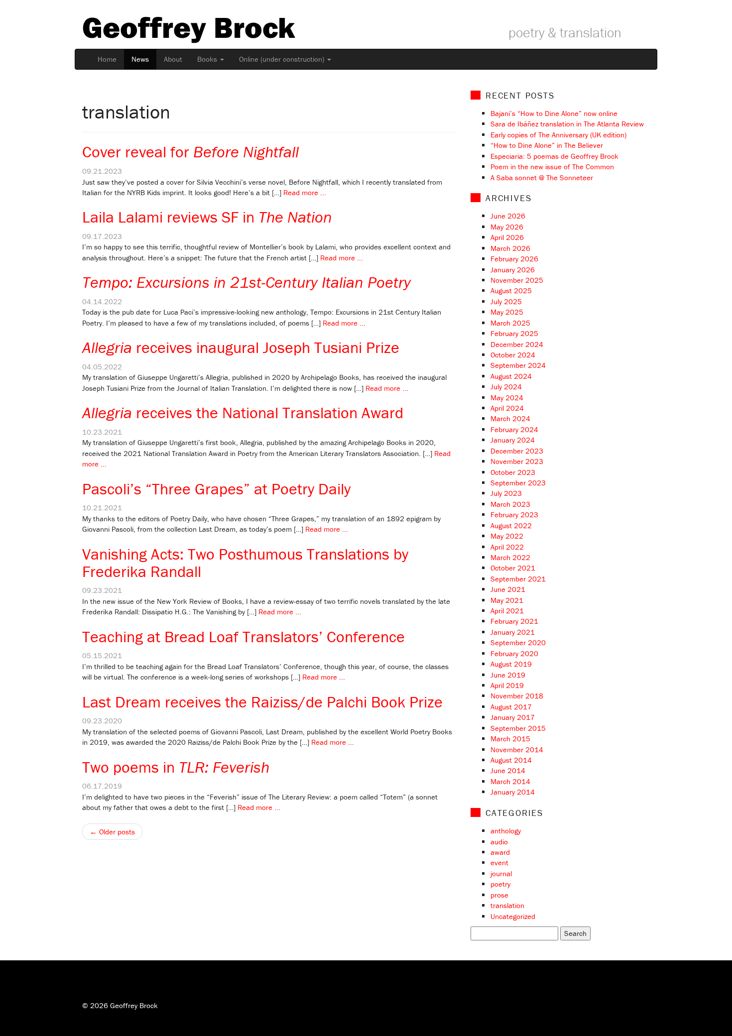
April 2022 (507, 547)
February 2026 (514, 258)
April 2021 (507, 610)
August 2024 (511, 376)
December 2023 (516, 451)
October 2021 (512, 568)
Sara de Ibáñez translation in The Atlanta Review (567, 123)
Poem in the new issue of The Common (552, 166)
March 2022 (510, 557)
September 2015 (518, 728)
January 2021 (512, 632)
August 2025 (511, 290)
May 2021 (506, 600)
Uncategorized (512, 916)
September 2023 (518, 482)
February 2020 (514, 653)
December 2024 (516, 344)
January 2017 (512, 717)
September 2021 (518, 578)
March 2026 (510, 248)
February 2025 (514, 333)
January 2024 (512, 440)
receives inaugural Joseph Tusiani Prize (240, 347)
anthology (505, 830)
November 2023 (516, 461)
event (499, 862)
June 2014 (507, 770)
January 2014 (512, 792)
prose (499, 895)
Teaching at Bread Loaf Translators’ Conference (243, 636)
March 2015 (510, 738)
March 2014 (510, 781)
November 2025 (516, 280)
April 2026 (507, 237)
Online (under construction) (282, 59)
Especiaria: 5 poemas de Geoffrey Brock (554, 156)
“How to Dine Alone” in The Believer (546, 145)
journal (501, 873)
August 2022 (511, 525)
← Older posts (112, 831)
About (173, 59)
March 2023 (510, 504)
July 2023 (506, 493)
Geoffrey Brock (188, 26)
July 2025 (506, 301)
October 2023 (512, 472)
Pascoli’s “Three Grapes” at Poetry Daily (216, 488)
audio (499, 841)
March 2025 (510, 323)
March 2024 (510, 418)
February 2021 (514, 621)
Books (208, 59)
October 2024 (512, 354)
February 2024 (514, 429)
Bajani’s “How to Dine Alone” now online (553, 113)
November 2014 (516, 749)
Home (107, 59)
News (140, 59)
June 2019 (507, 675)
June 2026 (507, 216)
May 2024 (506, 397)
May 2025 (506, 312)
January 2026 (512, 269)
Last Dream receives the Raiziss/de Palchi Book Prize (262, 701)
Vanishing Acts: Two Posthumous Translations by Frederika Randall (245, 562)
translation (507, 905)
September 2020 (518, 642)
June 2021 (507, 589)
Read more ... (304, 192)
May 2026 (506, 226)
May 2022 (506, 536)
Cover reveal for (190, 151)
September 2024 (518, 365)
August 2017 (511, 706)
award (500, 852)
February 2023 (514, 514)
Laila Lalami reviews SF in (207, 217)
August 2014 (511, 760)
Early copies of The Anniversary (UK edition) (558, 134)
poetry (500, 884)
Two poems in (175, 767)
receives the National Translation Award (242, 412)
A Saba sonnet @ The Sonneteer (541, 177)
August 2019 (511, 664)
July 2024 (506, 386)
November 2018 (516, 695)
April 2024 (507, 408)
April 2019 (507, 685)
